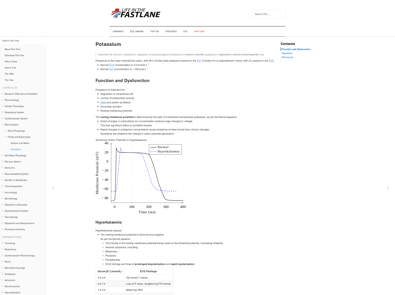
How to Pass (11, 61)
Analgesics (10, 273)
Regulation (287, 53)
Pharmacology (12, 99)
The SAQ (9, 73)
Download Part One (14, 55)
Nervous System (13, 161)
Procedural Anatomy (15, 229)
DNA (103, 102)
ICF (199, 60)
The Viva (9, 79)
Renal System (12, 124)
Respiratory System (14, 112)
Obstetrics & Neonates (16, 204)
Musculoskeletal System (17, 173)
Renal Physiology (16, 130)
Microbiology (11, 198)
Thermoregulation (14, 186)
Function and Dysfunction (296, 49)
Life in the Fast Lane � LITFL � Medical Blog (139, 13)
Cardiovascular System (16, 118)
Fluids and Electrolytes (19, 136)
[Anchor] (93, 80)
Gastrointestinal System (17, 210)
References (287, 57)
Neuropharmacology (15, 267)
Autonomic (10, 280)
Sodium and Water (20, 143)
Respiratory (10, 249)
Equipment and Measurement (19, 223)
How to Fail (10, 67)
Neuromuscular (12, 286)
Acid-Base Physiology (15, 155)
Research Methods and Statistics (21, 93)
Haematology (11, 216)
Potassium (16, 149)
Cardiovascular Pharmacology (20, 255)
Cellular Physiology (14, 106)
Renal (7, 261)
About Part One (12, 49)
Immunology (11, 192)
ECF (271, 60)
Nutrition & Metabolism (16, 180)
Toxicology (10, 243)
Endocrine (10, 167)
